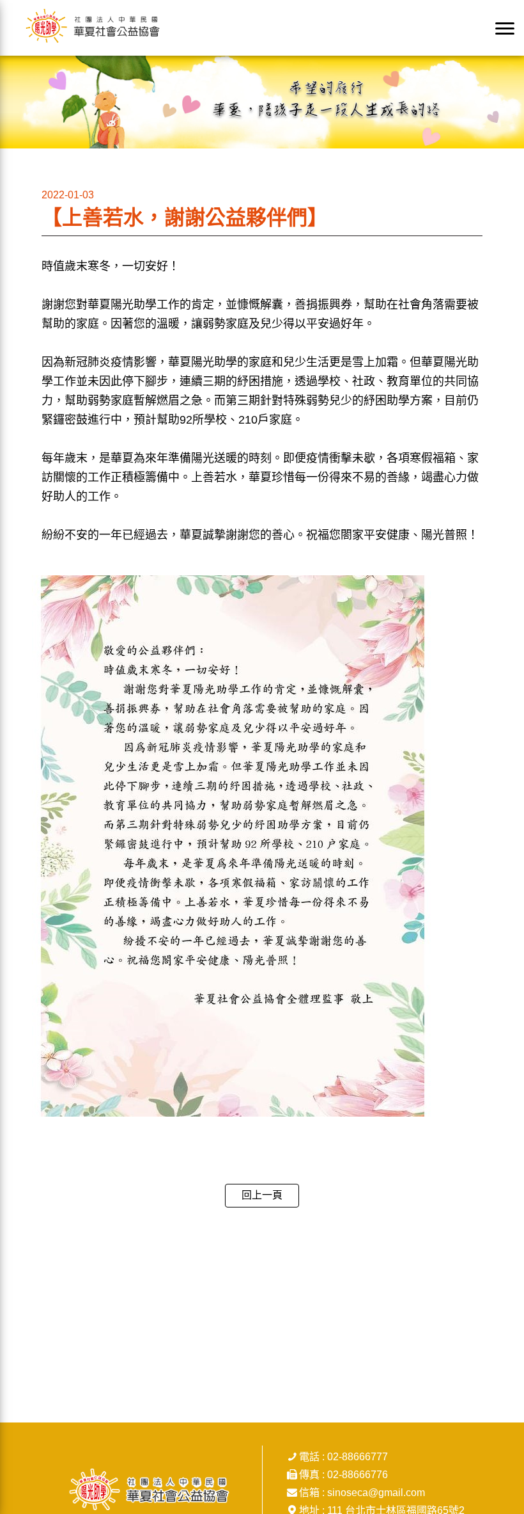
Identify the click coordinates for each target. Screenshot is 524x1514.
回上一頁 (262, 1195)
